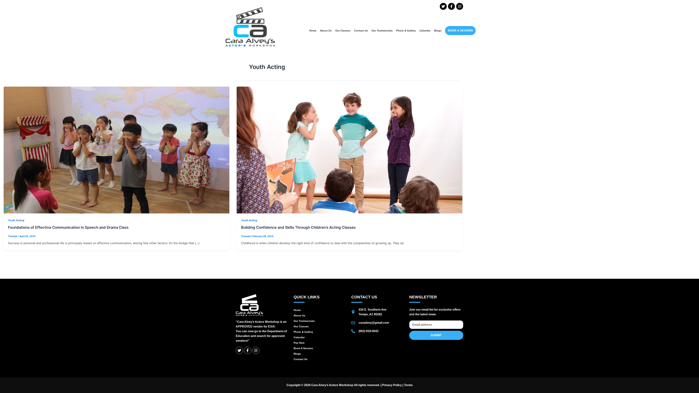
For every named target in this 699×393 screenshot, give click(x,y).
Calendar (425, 30)
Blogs (437, 30)
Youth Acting (16, 220)
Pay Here (299, 342)
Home (312, 30)
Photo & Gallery (406, 30)
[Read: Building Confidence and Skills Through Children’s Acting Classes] (349, 150)
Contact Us (361, 30)
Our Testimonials (382, 30)
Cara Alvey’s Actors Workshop (332, 385)
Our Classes (342, 30)
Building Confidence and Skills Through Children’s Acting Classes (298, 227)
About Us (326, 30)
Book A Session (303, 348)
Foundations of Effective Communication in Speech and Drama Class (68, 227)
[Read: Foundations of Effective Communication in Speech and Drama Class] (116, 150)
